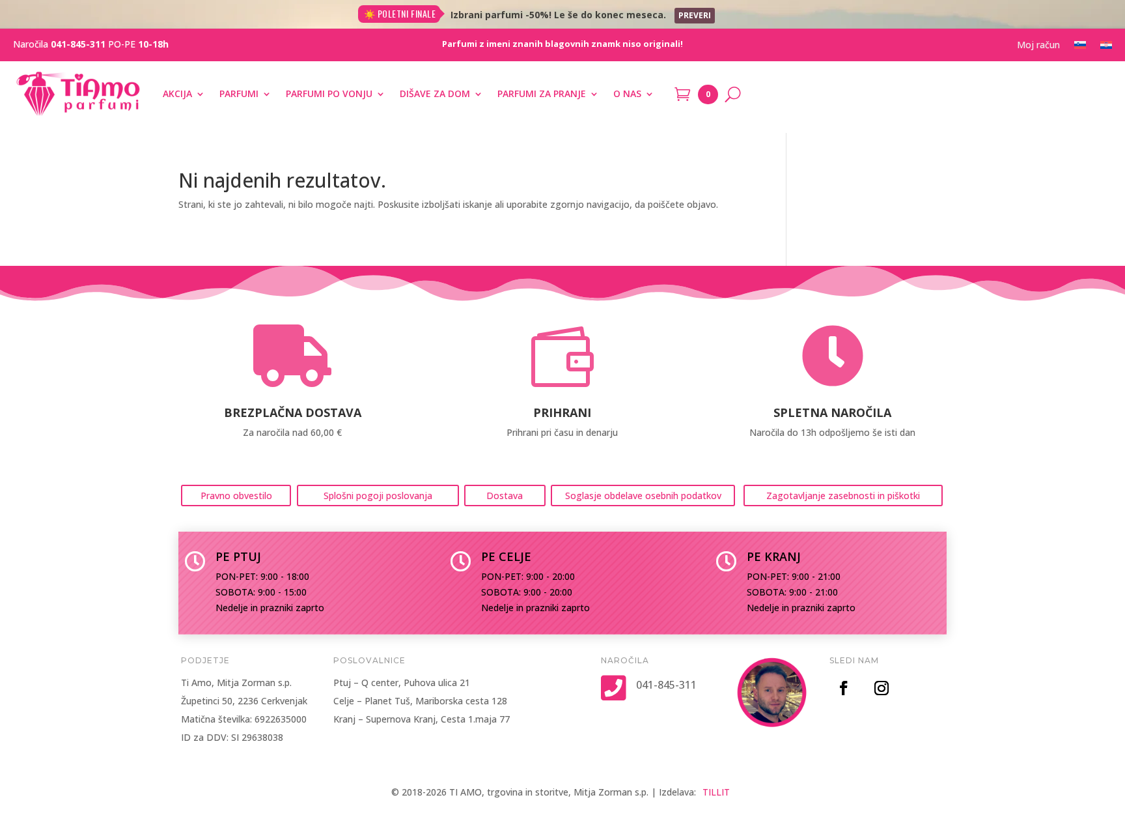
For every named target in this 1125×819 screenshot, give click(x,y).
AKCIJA (177, 93)
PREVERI (694, 15)
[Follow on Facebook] (843, 688)
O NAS (627, 93)
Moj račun (1038, 45)
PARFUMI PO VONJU (329, 93)
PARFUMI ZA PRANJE (541, 93)
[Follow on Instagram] (881, 688)
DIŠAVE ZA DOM (435, 93)
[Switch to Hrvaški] (1106, 47)
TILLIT (716, 792)
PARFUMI (238, 93)
